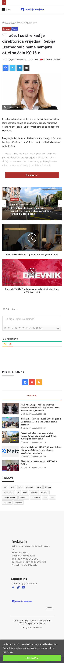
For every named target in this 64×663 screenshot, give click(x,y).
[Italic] (8, 328)
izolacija (29, 487)
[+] (40, 328)
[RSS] (39, 382)
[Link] (33, 328)
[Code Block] (30, 328)
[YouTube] (32, 382)
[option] (32, 203)
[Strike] (16, 328)
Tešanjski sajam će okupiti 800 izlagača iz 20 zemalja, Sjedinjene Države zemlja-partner (41, 421)
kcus (39, 487)
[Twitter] (12, 68)
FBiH (20, 487)
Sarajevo (32, 22)
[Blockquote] (26, 328)
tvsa (52, 497)
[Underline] (12, 328)
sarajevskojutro (10, 497)
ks (18, 492)
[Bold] (5, 328)
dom (12, 487)
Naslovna (10, 22)
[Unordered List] (23, 328)
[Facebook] (5, 68)
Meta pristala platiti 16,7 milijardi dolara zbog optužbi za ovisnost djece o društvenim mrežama (29, 213)
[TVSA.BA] (32, 9)
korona (48, 487)
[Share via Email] (26, 68)
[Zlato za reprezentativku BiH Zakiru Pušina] (10, 465)
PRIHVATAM (32, 657)
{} (37, 328)
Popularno (32, 395)
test (45, 497)
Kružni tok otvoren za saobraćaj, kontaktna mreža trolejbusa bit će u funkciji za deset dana (38, 435)
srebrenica (36, 497)
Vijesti (21, 22)
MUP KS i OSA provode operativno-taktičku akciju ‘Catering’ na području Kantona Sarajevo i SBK (39, 407)
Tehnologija (16, 200)
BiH (5, 487)
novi (25, 492)
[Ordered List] (19, 328)
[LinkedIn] (19, 68)
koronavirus (8, 492)
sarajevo (44, 492)
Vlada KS (7, 502)
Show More (31, 175)
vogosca (18, 502)
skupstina (24, 497)
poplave (34, 492)
